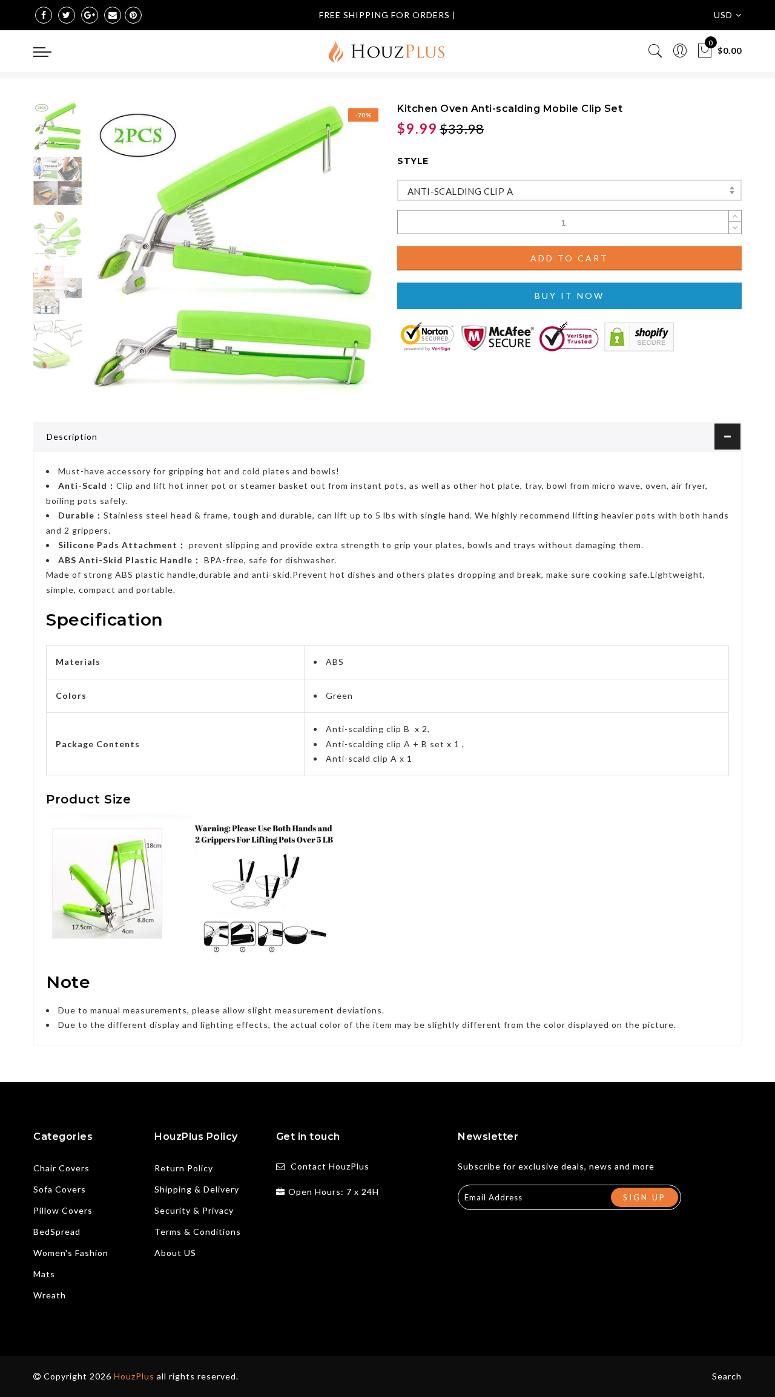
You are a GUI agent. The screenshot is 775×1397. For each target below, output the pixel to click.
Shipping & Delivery (196, 1189)
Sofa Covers (59, 1189)
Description (72, 436)
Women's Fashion (70, 1253)
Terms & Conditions (197, 1231)
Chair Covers (61, 1168)
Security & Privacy (194, 1210)
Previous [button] (110, 254)
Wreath (49, 1295)
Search (727, 1376)
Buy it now (569, 295)
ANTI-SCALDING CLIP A (460, 191)
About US (175, 1253)
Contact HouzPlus (330, 1166)
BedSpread (57, 1231)
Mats (44, 1274)
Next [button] (340, 254)
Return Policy (183, 1168)
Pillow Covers (63, 1210)
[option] (233, 247)
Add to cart (569, 258)
